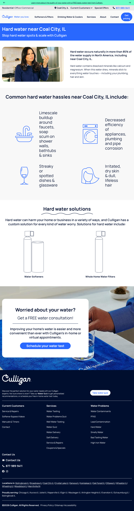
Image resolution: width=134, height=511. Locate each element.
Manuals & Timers (10, 421)
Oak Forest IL (99, 483)
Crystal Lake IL (62, 483)
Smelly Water (97, 432)
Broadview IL (36, 483)
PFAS (93, 416)
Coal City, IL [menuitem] (62, 7)
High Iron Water (98, 442)
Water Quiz (51, 427)
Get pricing (126, 17)
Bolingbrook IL (22, 483)
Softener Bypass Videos (13, 416)
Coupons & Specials (55, 447)
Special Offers (102, 7)
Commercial (28, 7)
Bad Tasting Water (99, 437)
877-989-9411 (123, 7)
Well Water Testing (55, 421)
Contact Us (13, 460)
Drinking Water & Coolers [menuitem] (70, 16)
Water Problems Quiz (56, 416)
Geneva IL (74, 483)
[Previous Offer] (4, 2)
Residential (7, 7)
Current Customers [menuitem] (81, 7)
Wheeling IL (7, 486)
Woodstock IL (20, 486)
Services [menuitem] (91, 16)
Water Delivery (53, 432)
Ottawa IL (110, 483)
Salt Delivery (52, 437)
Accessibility (70, 505)
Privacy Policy (47, 505)
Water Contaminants (101, 411)
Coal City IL (48, 483)
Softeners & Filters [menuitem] (44, 16)
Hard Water (96, 427)
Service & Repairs (10, 411)
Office (18, 7)
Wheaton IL (121, 483)
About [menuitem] (103, 16)
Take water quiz (100, 392)
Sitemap (59, 505)
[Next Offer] (130, 2)
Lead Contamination (100, 421)
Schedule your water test (45, 346)
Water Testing (53, 411)
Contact (114, 16)
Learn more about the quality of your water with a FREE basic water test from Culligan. (67, 2)
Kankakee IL (86, 483)
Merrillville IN (34, 486)
